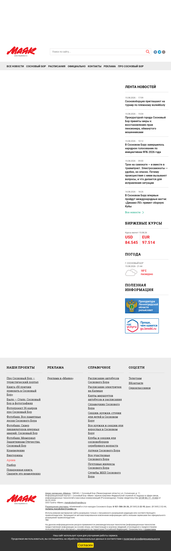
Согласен (85, 545)
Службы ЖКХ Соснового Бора (104, 474)
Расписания (56, 66)
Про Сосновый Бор (131, 66)
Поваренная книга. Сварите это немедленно (24, 471)
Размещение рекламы (56, 506)
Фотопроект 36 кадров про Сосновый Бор (22, 410)
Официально (77, 66)
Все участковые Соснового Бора (99, 457)
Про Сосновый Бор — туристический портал (22, 380)
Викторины (15, 455)
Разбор (11, 465)
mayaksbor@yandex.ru (75, 502)
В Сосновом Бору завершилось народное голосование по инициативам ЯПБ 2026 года (144, 148)
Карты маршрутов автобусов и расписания (105, 397)
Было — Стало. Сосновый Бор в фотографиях (24, 401)
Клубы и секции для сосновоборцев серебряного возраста (103, 441)
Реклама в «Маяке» (60, 378)
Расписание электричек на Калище (105, 388)
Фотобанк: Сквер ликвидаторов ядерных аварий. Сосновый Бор (23, 429)
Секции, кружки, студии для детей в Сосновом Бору (104, 416)
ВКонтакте (136, 383)
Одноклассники (140, 388)
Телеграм (135, 378)
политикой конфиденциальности (142, 538)
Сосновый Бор (36, 66)
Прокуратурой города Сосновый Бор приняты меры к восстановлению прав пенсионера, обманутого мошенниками (145, 125)
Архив (11, 460)
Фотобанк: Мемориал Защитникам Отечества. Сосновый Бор (23, 441)
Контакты (94, 66)
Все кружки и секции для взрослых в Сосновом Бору (105, 429)
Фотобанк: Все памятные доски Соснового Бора (24, 418)
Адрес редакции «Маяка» (58, 493)
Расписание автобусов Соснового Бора (103, 380)
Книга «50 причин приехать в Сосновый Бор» (21, 390)
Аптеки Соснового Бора (104, 450)
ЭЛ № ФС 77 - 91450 (148, 498)
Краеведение (16, 450)
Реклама (110, 66)
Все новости (15, 66)
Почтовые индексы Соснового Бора (101, 465)
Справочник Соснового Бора (104, 406)
